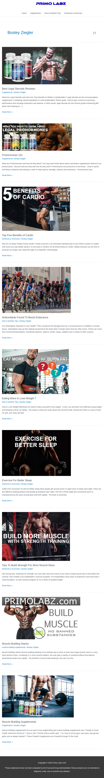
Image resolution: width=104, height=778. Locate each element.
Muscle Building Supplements (19, 721)
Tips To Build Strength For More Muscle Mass (28, 565)
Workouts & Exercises (73, 13)
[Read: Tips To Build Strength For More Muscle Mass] (36, 536)
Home (24, 13)
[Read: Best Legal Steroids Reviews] (37, 65)
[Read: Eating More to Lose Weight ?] (35, 371)
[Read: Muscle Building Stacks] (41, 618)
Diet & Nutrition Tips (53, 13)
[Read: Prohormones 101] (37, 137)
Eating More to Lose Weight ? (19, 398)
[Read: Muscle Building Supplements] (38, 696)
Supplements (35, 13)
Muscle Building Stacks (15, 643)
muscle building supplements (13, 647)
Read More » (7, 112)
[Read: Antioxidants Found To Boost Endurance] (36, 290)
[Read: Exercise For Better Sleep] (36, 453)
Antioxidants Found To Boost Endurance (25, 317)
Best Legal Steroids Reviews (18, 88)
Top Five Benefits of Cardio (17, 235)
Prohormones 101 (12, 155)
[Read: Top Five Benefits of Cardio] (36, 209)
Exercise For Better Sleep (17, 480)
